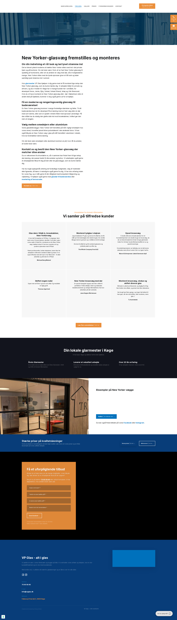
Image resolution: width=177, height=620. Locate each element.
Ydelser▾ (78, 6)
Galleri (86, 6)
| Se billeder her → (106, 416)
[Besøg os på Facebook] (23, 574)
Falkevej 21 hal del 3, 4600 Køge (33, 599)
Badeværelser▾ (67, 6)
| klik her (88, 325)
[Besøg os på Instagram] (26, 574)
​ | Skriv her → (32, 186)
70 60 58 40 (45, 480)
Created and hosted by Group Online (32, 609)
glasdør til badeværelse (61, 177)
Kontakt (119, 6)
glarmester (30, 83)
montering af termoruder (32, 179)
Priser (94, 6)
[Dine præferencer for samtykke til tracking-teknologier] (3, 617)
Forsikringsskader (106, 6)
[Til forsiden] (30, 6)
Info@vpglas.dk (27, 592)
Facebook (128, 423)
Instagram (140, 423)
